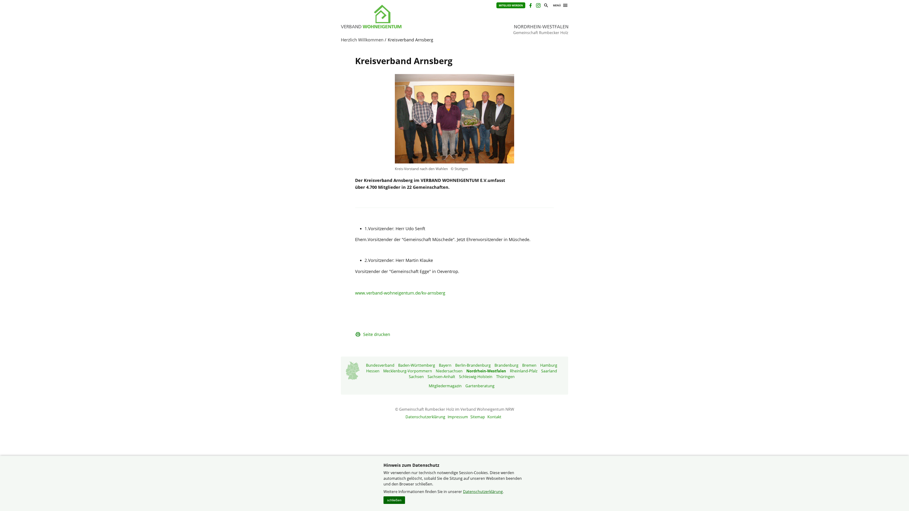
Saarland (549, 371)
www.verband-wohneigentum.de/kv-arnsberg (400, 293)
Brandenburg (506, 365)
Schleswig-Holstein (475, 376)
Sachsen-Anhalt (441, 376)
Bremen (529, 365)
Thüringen (505, 376)
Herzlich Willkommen (362, 40)
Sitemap (477, 416)
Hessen (372, 371)
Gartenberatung (480, 385)
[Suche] (546, 6)
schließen (394, 500)
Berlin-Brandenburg (473, 365)
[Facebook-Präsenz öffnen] (530, 6)
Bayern (445, 365)
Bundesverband (380, 365)
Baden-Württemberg (416, 365)
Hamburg (548, 365)
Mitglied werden (511, 5)
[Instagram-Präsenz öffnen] (538, 6)
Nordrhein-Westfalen (486, 371)
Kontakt (494, 416)
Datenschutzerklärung (425, 416)
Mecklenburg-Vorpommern (407, 371)
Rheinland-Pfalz (523, 371)
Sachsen (416, 376)
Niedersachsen (449, 371)
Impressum (458, 416)
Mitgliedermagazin (445, 385)
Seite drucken (376, 334)
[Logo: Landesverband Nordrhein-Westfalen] (393, 16)
